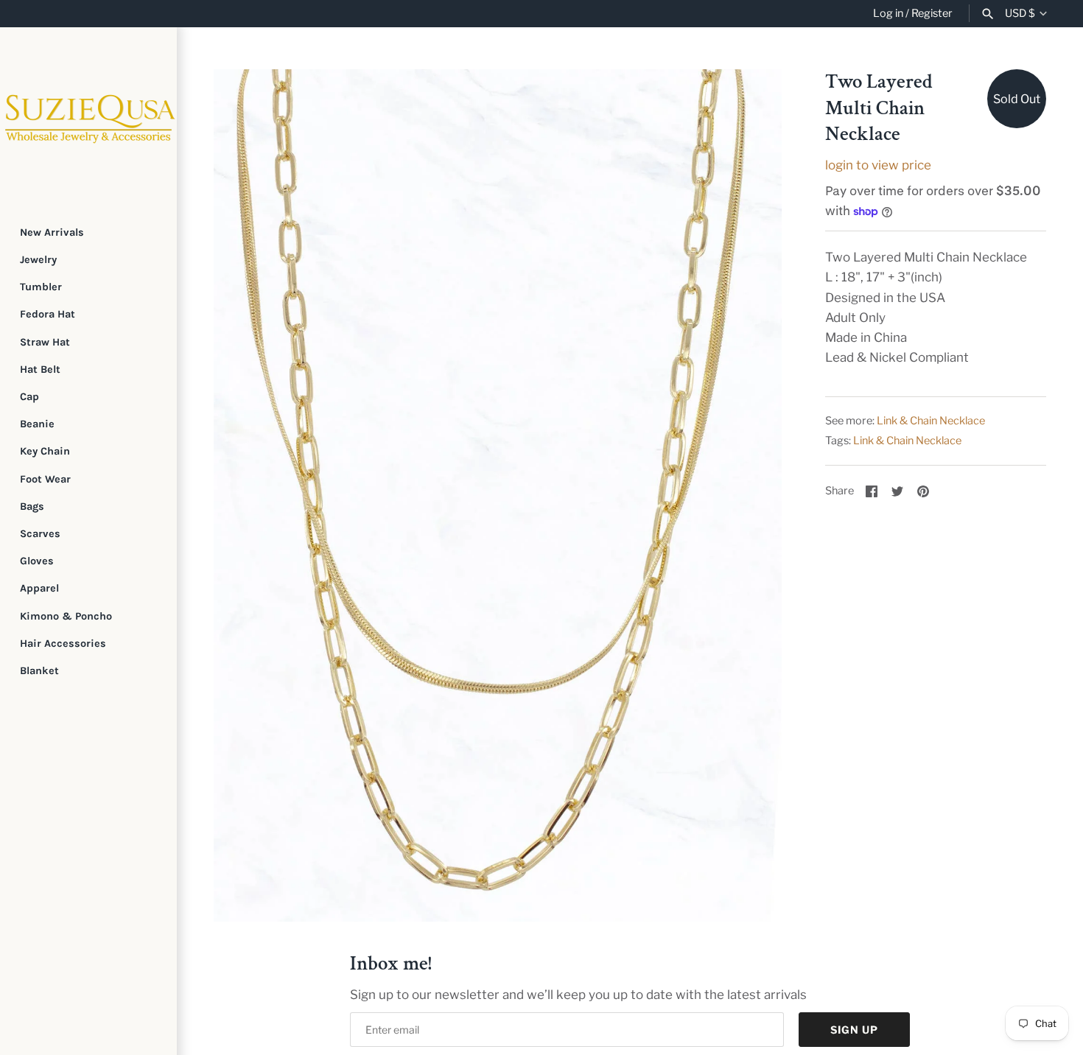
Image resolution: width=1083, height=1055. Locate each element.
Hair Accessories (63, 643)
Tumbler (41, 287)
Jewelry (38, 259)
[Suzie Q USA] (88, 115)
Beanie (37, 424)
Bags (32, 506)
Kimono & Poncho (66, 616)
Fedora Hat (47, 314)
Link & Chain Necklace (931, 420)
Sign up (854, 1029)
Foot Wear (45, 479)
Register (932, 13)
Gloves (37, 561)
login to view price (878, 165)
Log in (888, 13)
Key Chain (45, 451)
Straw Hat (45, 342)
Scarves (40, 534)
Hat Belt (40, 369)
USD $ (1020, 13)
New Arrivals (52, 232)
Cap (29, 396)
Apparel (39, 588)
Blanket (39, 671)
